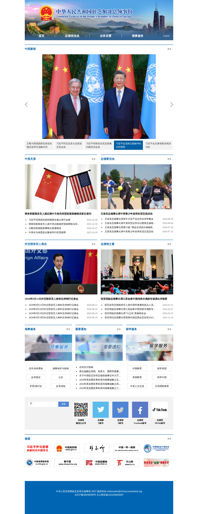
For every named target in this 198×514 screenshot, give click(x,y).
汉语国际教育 (162, 386)
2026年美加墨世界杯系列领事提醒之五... (99, 380)
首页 (41, 35)
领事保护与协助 (61, 368)
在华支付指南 (86, 367)
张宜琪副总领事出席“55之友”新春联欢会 (125, 313)
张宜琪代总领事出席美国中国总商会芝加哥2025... (130, 317)
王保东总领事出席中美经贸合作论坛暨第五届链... (130, 223)
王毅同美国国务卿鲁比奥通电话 (45, 228)
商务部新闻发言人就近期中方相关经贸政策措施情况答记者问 (58, 213)
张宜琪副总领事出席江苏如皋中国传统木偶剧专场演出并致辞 (134, 298)
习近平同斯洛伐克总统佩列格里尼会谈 (99, 145)
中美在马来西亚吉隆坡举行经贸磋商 (47, 232)
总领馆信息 (72, 35)
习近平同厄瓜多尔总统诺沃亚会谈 (69, 145)
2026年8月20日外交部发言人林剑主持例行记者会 (54, 309)
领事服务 (137, 35)
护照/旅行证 (36, 386)
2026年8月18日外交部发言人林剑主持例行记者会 (54, 317)
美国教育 (137, 377)
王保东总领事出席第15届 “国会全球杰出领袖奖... (129, 227)
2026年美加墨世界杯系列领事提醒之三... (99, 388)
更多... (170, 49)
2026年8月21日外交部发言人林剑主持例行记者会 (51, 298)
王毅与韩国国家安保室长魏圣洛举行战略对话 (39, 145)
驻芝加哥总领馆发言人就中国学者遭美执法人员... (130, 305)
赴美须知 (60, 386)
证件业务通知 (36, 368)
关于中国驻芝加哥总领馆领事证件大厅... (99, 375)
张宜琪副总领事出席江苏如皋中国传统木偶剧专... (130, 309)
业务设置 (105, 35)
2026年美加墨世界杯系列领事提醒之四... (99, 384)
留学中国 (162, 377)
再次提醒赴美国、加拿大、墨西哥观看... (99, 371)
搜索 (64, 404)
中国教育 (137, 368)
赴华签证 (36, 377)
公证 (60, 377)
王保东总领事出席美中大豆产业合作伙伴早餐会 (129, 219)
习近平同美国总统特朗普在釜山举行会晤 (49, 220)
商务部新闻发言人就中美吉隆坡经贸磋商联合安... (54, 224)
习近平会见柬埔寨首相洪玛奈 (158, 145)
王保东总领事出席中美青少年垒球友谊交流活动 (129, 231)
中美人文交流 (137, 386)
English (166, 36)
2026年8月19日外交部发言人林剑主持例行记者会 (54, 313)
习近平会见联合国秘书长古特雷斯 (128, 145)
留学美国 (162, 368)
